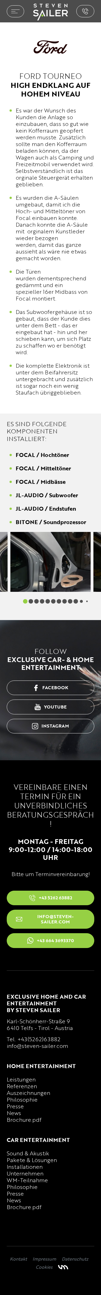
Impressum (44, 1259)
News (14, 1113)
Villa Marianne (63, 1267)
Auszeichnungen (28, 1092)
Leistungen (21, 1079)
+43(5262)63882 (38, 1039)
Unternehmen (25, 1173)
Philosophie (22, 1099)
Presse (15, 1106)
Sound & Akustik (28, 1153)
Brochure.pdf (24, 1119)
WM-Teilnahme (27, 1180)
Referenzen (22, 1086)
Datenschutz (75, 1259)
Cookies (44, 1267)
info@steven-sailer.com (37, 1045)
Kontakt (18, 1259)
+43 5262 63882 (85, 11)
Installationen (25, 1166)
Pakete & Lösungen (32, 1160)
